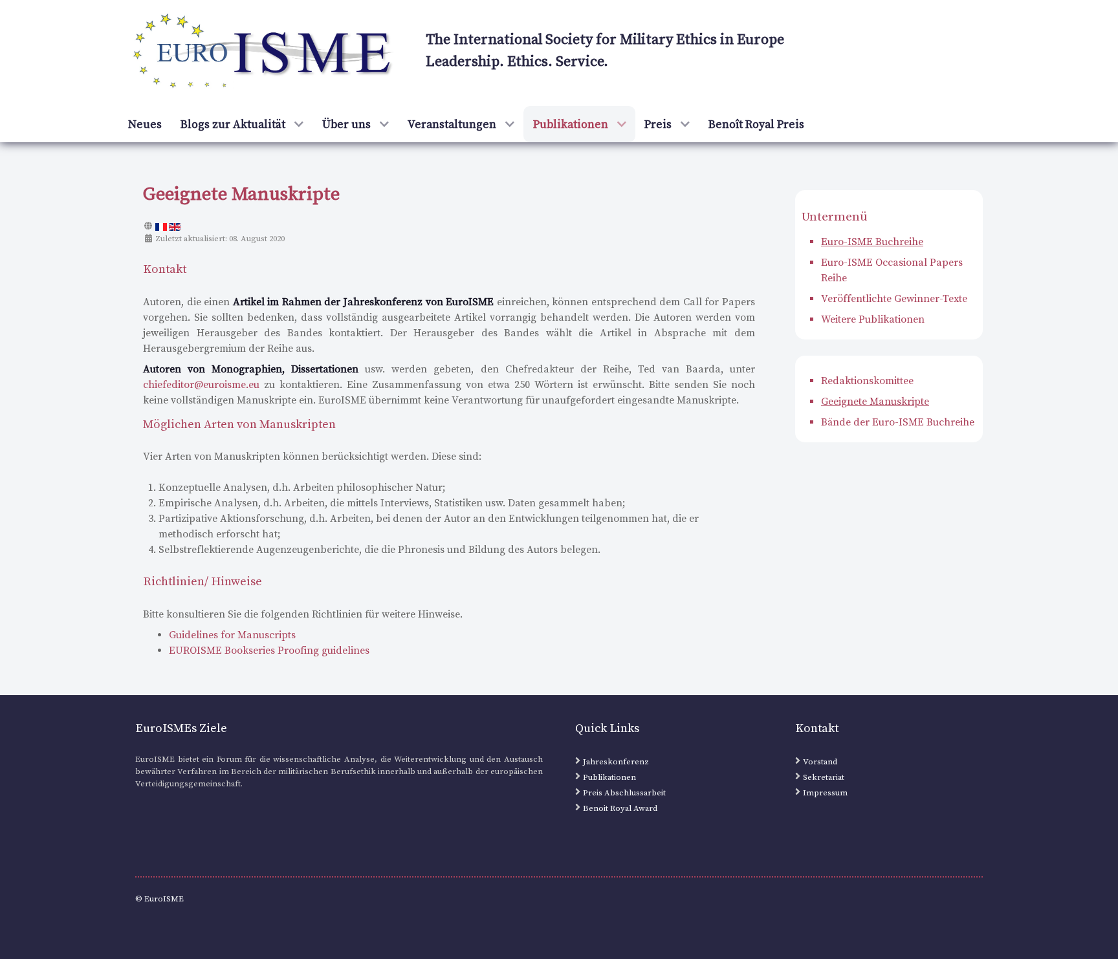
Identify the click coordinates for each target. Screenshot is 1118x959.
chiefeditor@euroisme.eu (201, 384)
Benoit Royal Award (620, 808)
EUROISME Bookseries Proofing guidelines (269, 650)
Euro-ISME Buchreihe (872, 241)
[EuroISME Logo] (264, 52)
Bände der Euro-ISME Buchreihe (897, 422)
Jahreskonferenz (616, 762)
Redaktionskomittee (867, 380)
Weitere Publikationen (873, 319)
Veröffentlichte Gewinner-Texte (894, 298)
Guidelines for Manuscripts (232, 635)
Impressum (825, 793)
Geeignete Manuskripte (875, 401)
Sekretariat (823, 777)
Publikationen (609, 777)
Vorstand (820, 762)
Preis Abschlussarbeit (624, 793)
